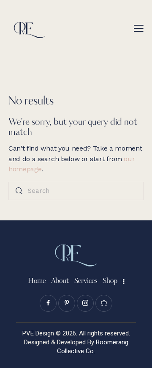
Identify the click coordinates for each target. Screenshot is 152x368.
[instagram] (85, 303)
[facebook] (48, 303)
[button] (139, 28)
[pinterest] (66, 303)
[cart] (103, 303)
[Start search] (19, 191)
